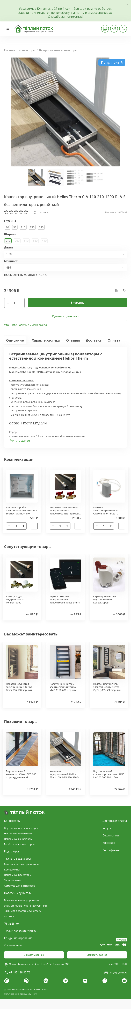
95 (14, 227)
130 (32, 227)
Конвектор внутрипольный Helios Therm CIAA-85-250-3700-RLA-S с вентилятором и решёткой (64, 777)
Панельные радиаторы (17, 874)
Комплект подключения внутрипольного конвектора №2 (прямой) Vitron (64, 512)
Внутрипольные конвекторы (58, 50)
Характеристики (46, 340)
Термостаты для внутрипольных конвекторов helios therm (65, 599)
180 (41, 227)
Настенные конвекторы (18, 833)
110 (23, 227)
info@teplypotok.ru (118, 972)
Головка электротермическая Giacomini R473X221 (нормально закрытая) (106, 512)
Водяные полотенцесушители (21, 900)
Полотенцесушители (18, 893)
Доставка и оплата (115, 821)
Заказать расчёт (97, 954)
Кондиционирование (18, 938)
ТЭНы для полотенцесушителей (22, 911)
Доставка (94, 340)
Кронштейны (12, 869)
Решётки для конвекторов (19, 844)
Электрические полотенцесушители (25, 905)
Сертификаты (111, 850)
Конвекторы (27, 50)
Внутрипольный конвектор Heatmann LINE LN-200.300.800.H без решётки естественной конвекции (108, 777)
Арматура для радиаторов (19, 885)
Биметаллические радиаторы (21, 864)
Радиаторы (11, 851)
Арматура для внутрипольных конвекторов (15, 599)
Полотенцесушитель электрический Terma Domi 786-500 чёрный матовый (19, 688)
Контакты (109, 843)
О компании (111, 835)
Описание (15, 340)
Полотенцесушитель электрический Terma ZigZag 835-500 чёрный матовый (107, 688)
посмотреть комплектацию (25, 275)
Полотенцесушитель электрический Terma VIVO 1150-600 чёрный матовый (63, 688)
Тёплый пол (11, 923)
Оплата (114, 340)
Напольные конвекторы (18, 839)
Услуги (107, 828)
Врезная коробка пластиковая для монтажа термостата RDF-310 (21, 510)
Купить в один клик (65, 316)
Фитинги (9, 916)
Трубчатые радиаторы (17, 858)
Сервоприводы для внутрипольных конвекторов (104, 599)
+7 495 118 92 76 (19, 972)
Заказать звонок (34, 954)
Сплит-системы (13, 945)
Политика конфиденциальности (20, 993)
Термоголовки (12, 880)
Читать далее (20, 440)
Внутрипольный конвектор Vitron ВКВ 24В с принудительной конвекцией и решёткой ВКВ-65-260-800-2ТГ (21, 777)
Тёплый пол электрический (20, 930)
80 (7, 227)
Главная (9, 50)
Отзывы (73, 340)
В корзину (77, 302)
